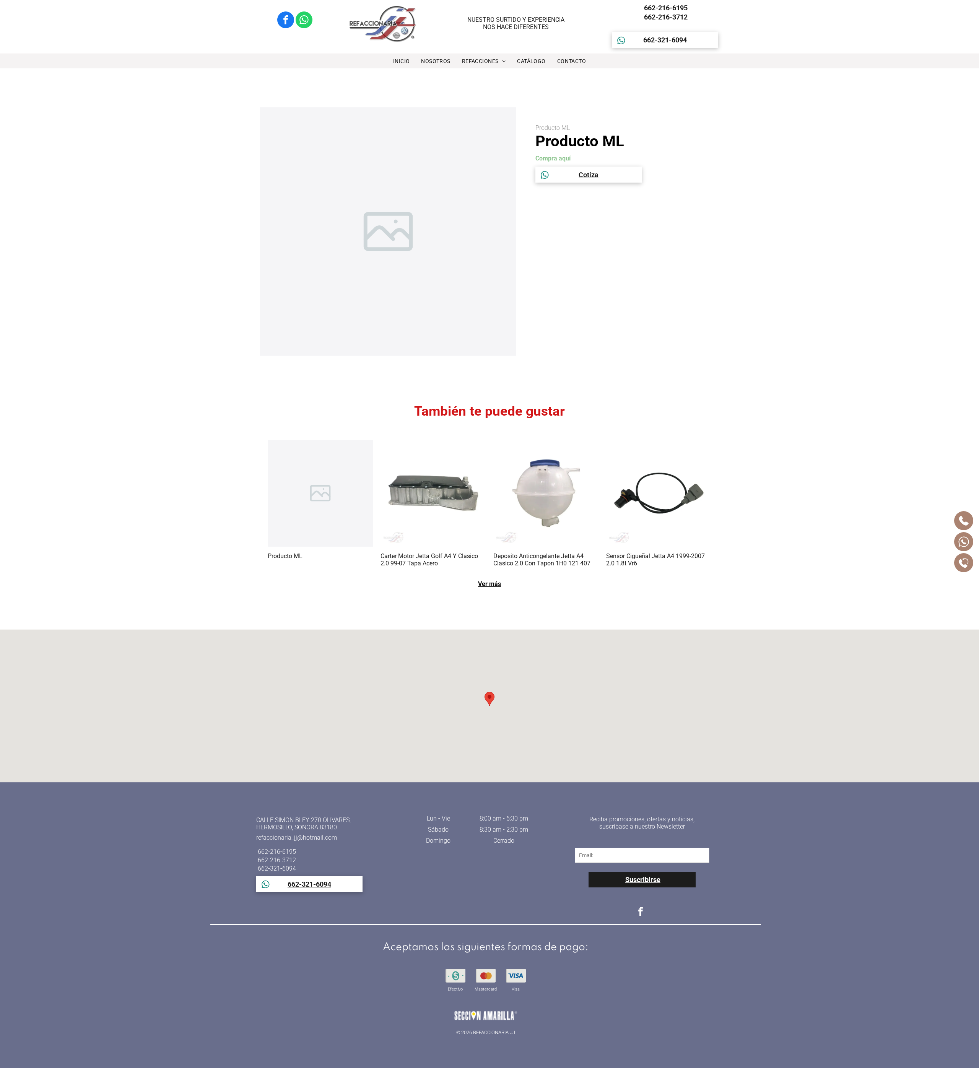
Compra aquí (553, 158)
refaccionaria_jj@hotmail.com (296, 837)
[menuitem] (401, 61)
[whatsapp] (304, 20)
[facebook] (285, 20)
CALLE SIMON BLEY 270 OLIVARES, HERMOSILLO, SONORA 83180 (303, 823)
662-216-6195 (665, 8)
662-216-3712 (665, 17)
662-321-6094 (276, 868)
